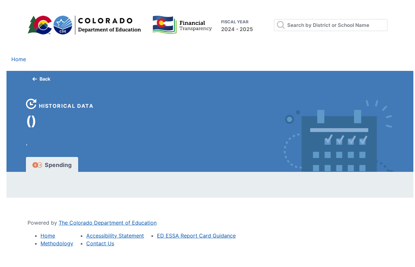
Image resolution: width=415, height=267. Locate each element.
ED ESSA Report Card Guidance (196, 235)
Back (45, 79)
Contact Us (100, 243)
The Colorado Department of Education (108, 222)
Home (18, 59)
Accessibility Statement (115, 235)
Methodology (57, 243)
